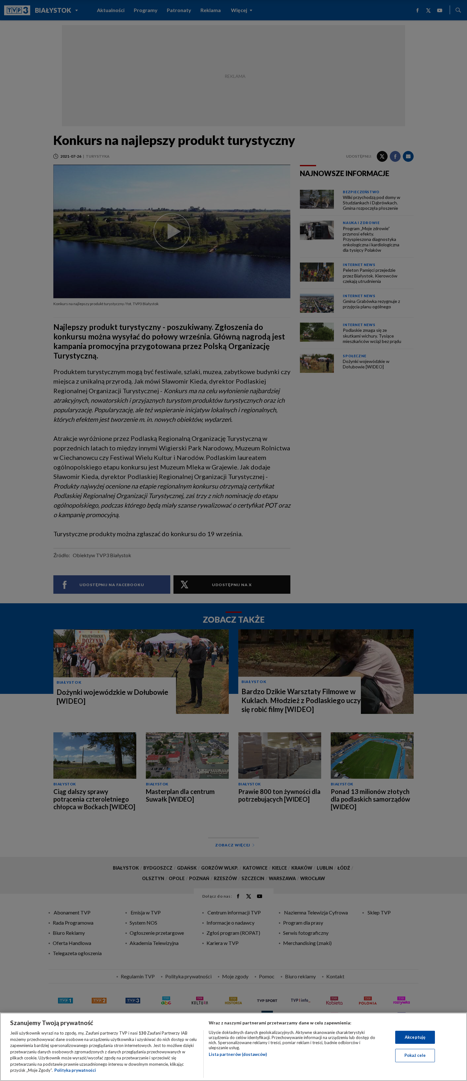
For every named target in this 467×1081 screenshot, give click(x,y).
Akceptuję (415, 1037)
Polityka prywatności (75, 1070)
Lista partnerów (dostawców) (238, 1054)
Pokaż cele (415, 1055)
